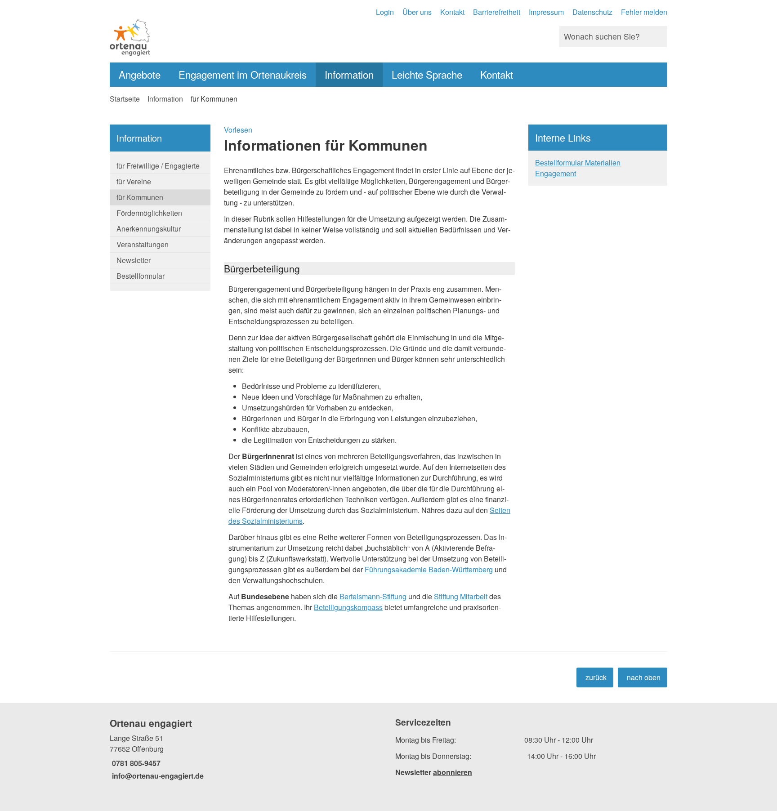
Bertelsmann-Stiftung (372, 596)
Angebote (140, 74)
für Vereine (133, 181)
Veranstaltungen (142, 244)
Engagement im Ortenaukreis (243, 74)
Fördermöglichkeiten (149, 213)
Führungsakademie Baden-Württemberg (429, 569)
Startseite (125, 99)
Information (349, 74)
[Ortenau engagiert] (246, 749)
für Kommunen (214, 99)
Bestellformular (140, 276)
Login (385, 12)
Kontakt (452, 12)
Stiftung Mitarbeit (460, 596)
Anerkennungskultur (148, 228)
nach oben (644, 677)
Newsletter (133, 260)
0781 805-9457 (135, 763)
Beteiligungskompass (348, 607)
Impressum (546, 12)
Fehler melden (644, 12)
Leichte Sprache (427, 74)
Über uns (417, 12)
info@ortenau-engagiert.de (157, 776)
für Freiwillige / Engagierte (158, 165)
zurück (596, 677)
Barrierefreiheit (496, 12)
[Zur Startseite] (246, 37)
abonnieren (452, 772)
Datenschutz (592, 12)
